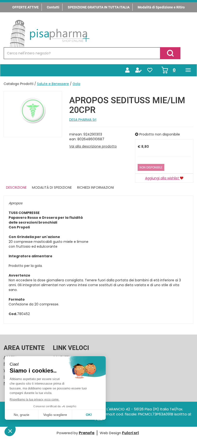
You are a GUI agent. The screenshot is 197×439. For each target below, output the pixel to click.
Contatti (53, 7)
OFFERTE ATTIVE (25, 7)
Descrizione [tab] (16, 187)
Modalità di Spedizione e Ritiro (161, 7)
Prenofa (86, 432)
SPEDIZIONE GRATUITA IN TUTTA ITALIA (98, 7)
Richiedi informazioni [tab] (95, 187)
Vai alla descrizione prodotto (93, 146)
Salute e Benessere (53, 83)
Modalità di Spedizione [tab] (52, 187)
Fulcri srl (130, 432)
